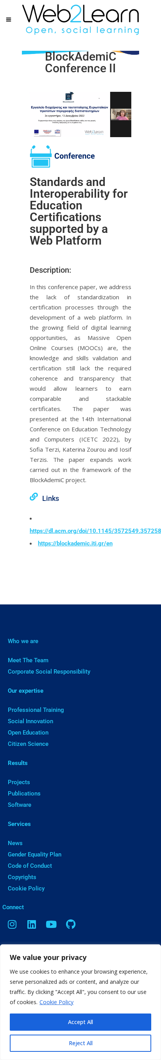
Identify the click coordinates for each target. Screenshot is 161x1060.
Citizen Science (28, 743)
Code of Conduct (30, 865)
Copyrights (22, 877)
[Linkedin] (31, 924)
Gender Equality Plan (34, 854)
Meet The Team (28, 660)
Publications (24, 793)
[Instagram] (12, 924)
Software (19, 804)
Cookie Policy (56, 1002)
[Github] (70, 924)
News (15, 843)
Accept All (80, 1022)
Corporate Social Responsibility (49, 671)
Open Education (28, 732)
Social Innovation (30, 721)
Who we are (23, 641)
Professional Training (36, 709)
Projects (19, 782)
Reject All (81, 1043)
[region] (80, 1002)
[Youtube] (51, 924)
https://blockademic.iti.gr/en (75, 543)
